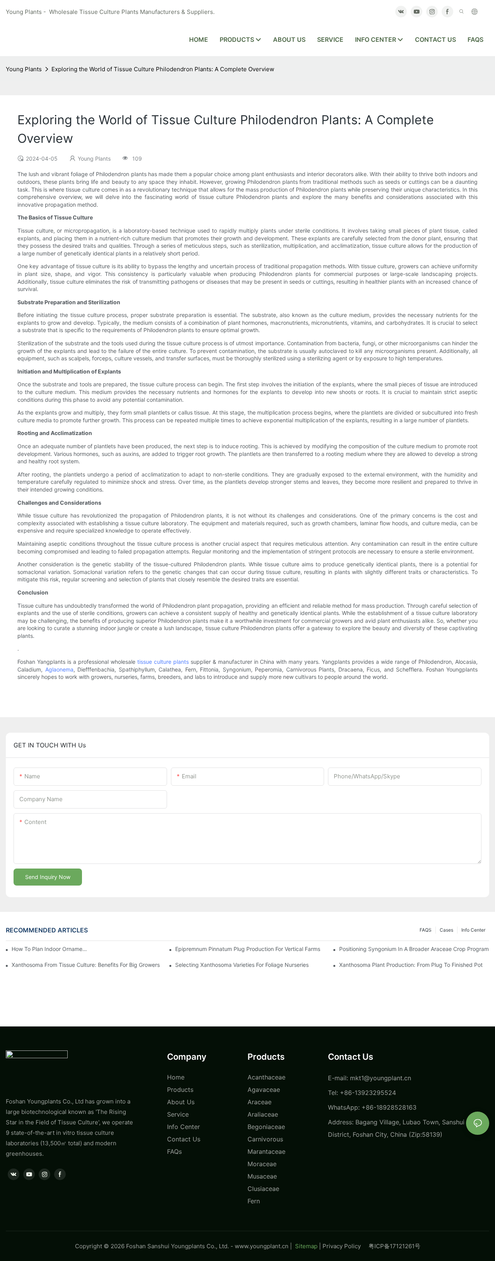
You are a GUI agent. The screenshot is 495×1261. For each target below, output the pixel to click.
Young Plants (24, 69)
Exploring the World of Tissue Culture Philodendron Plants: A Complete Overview (162, 69)
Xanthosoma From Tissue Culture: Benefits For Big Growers (86, 964)
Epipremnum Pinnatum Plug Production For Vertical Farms (247, 949)
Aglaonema (59, 669)
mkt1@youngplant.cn (380, 1078)
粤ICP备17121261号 (394, 1246)
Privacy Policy (346, 1246)
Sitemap (305, 1246)
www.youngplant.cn (261, 1246)
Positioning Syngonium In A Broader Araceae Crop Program (414, 949)
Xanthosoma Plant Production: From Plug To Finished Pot (411, 964)
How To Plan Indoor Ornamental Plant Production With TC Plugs (50, 949)
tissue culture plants (163, 661)
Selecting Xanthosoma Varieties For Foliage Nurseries (242, 964)
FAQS (426, 930)
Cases (446, 930)
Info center (473, 930)
